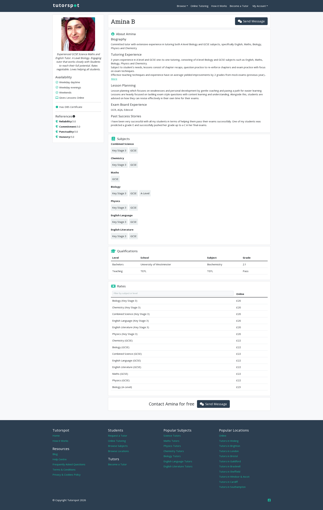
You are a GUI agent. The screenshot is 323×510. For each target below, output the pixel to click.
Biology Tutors (172, 456)
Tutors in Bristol (228, 456)
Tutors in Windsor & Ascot (234, 476)
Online (222, 435)
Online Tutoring (199, 6)
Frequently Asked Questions (68, 464)
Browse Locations (118, 451)
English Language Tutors (178, 461)
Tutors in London (229, 451)
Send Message (254, 21)
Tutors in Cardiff (228, 481)
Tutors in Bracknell (229, 466)
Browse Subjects (118, 445)
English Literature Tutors (178, 466)
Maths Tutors (171, 440)
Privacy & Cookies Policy (66, 474)
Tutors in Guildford (230, 461)
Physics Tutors (172, 445)
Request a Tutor (117, 435)
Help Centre (59, 459)
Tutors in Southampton (232, 486)
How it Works (219, 6)
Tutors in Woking (229, 440)
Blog (55, 454)
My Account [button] (259, 6)
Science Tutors (172, 435)
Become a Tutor (239, 6)
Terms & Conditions (64, 469)
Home (56, 435)
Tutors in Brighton (229, 445)
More (114, 78)
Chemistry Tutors (174, 451)
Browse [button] (181, 6)
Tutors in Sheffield (229, 471)
